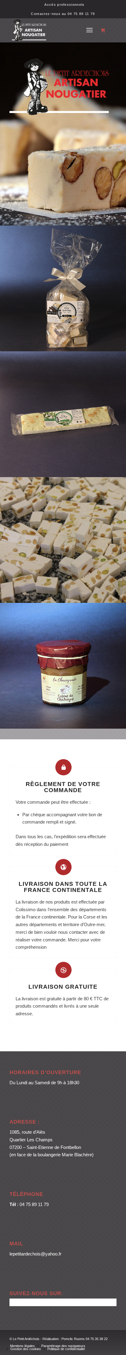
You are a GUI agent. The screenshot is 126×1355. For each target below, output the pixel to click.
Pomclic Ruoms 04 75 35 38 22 (84, 1339)
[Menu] (89, 30)
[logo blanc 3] (52, 30)
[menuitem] (64, 4)
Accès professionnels (64, 4)
